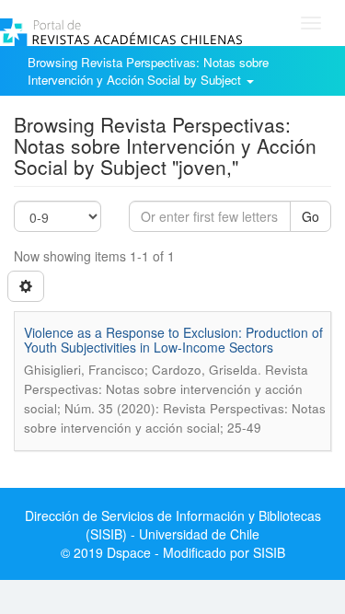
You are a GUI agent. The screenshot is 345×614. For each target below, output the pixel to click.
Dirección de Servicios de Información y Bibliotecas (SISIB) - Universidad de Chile (173, 524)
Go (310, 216)
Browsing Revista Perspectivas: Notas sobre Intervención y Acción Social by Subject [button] (148, 70)
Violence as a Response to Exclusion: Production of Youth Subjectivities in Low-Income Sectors (173, 339)
